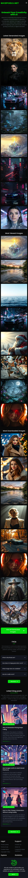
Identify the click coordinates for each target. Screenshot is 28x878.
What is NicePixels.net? (8, 657)
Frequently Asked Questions (20, 850)
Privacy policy (5, 844)
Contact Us (18, 844)
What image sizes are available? (11, 669)
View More (13, 681)
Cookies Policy (5, 849)
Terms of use (4, 847)
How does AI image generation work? (12, 663)
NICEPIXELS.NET (10, 3)
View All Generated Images (13, 631)
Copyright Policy (5, 852)
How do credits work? (8, 674)
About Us (17, 847)
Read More (6, 741)
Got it (13, 874)
